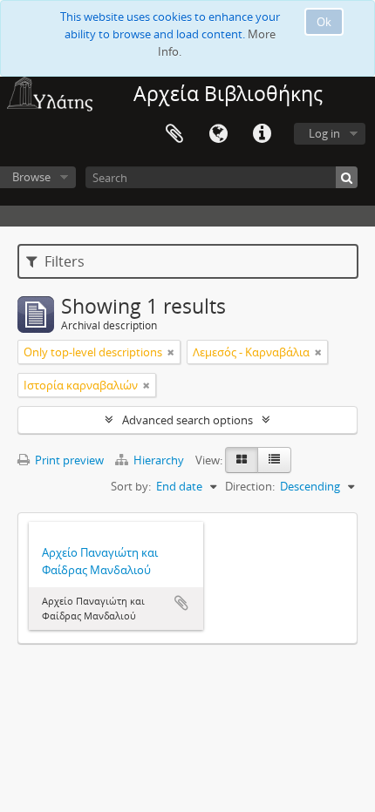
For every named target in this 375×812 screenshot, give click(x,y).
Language (218, 134)
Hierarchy (159, 460)
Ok (324, 22)
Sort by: (131, 486)
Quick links (261, 134)
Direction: (250, 486)
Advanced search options (187, 420)
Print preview (68, 460)
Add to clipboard (181, 603)
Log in (324, 133)
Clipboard (174, 134)
